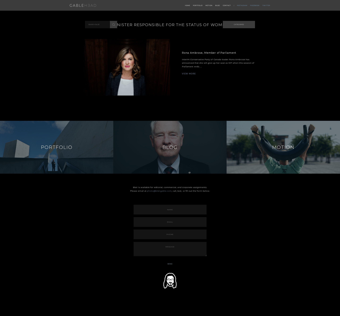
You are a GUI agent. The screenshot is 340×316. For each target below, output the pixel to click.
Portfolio (198, 5)
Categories (239, 24)
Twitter (266, 5)
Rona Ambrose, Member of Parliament (209, 52)
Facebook (255, 5)
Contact (227, 5)
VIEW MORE (189, 74)
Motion (208, 5)
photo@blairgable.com (159, 191)
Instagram (242, 5)
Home (187, 5)
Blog (217, 5)
